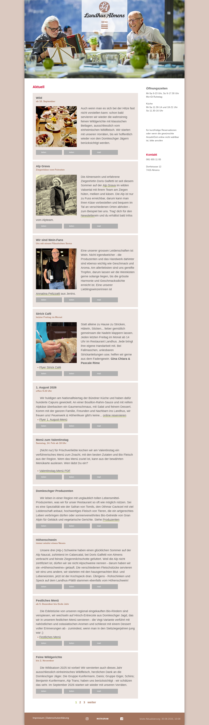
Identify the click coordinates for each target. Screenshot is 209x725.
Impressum (38, 718)
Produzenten (111, 519)
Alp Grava (109, 185)
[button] (104, 26)
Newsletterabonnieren (158, 180)
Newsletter (88, 215)
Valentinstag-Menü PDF (54, 471)
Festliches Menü (50, 637)
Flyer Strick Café (50, 367)
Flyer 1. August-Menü (53, 419)
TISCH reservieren (158, 120)
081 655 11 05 (153, 159)
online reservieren (114, 415)
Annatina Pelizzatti (48, 293)
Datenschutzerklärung (57, 718)
